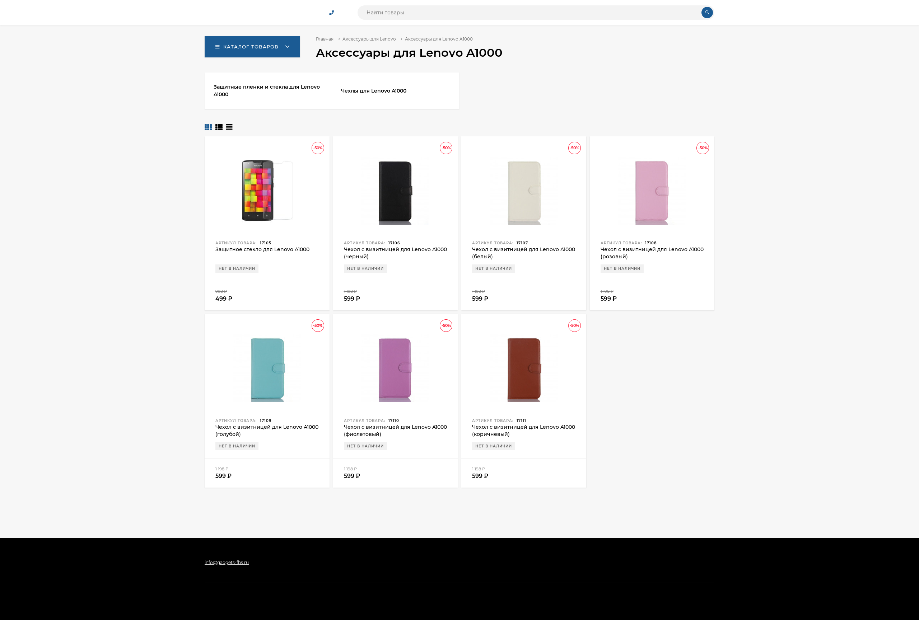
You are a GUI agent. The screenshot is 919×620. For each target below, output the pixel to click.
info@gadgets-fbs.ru (227, 562)
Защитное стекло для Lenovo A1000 (262, 249)
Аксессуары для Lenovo (369, 39)
